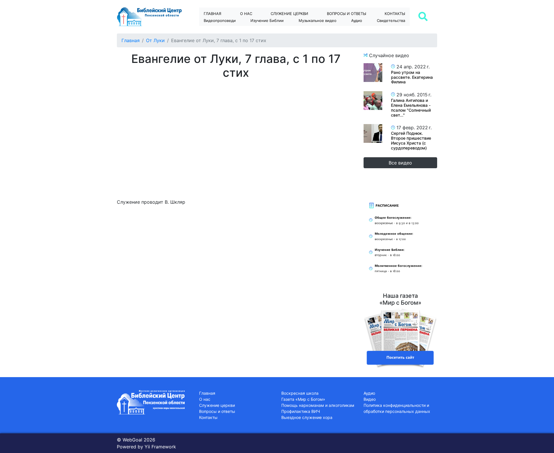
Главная (212, 13)
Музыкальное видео (317, 20)
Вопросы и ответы (217, 411)
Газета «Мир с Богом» (303, 399)
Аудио (356, 20)
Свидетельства (391, 20)
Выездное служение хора (306, 417)
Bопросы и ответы (346, 13)
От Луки (155, 40)
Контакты (395, 13)
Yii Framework (160, 447)
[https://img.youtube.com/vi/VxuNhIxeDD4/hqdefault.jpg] (373, 133)
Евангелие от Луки (272, 30)
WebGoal (132, 440)
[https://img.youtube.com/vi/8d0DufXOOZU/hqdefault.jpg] (373, 72)
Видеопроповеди (220, 20)
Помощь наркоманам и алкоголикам (317, 405)
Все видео (400, 163)
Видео (370, 399)
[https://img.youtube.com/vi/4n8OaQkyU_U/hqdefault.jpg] (373, 100)
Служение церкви (289, 13)
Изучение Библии (267, 20)
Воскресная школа (300, 393)
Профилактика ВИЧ (300, 411)
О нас (246, 13)
